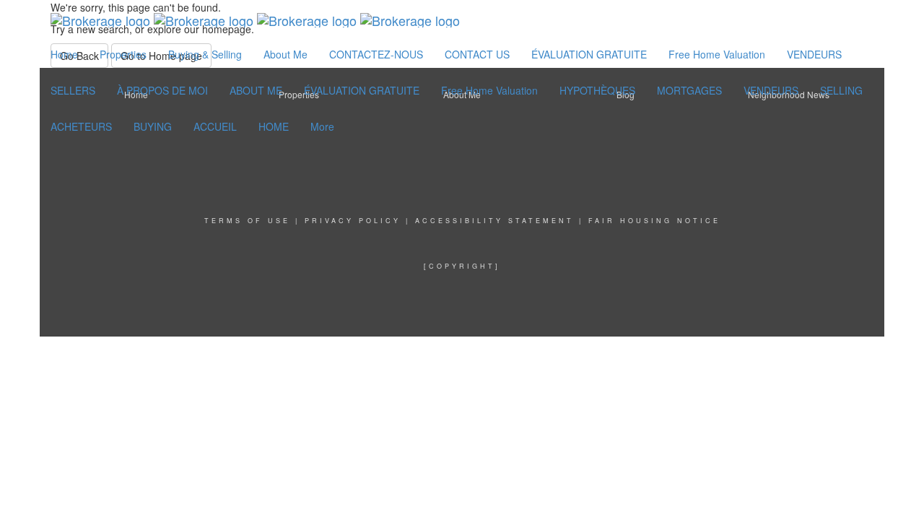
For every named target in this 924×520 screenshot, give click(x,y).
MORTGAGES (689, 90)
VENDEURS (814, 54)
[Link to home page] (255, 18)
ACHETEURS (81, 126)
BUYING (153, 126)
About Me (285, 54)
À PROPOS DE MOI (162, 90)
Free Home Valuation (716, 54)
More (322, 126)
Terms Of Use (247, 220)
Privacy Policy (353, 220)
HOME (273, 126)
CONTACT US (477, 54)
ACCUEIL (215, 126)
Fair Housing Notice (654, 220)
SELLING (841, 90)
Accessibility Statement (494, 220)
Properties (123, 54)
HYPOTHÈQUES (597, 90)
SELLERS (73, 90)
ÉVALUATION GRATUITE (589, 54)
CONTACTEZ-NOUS (376, 54)
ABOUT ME (256, 90)
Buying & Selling (205, 54)
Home (64, 54)
